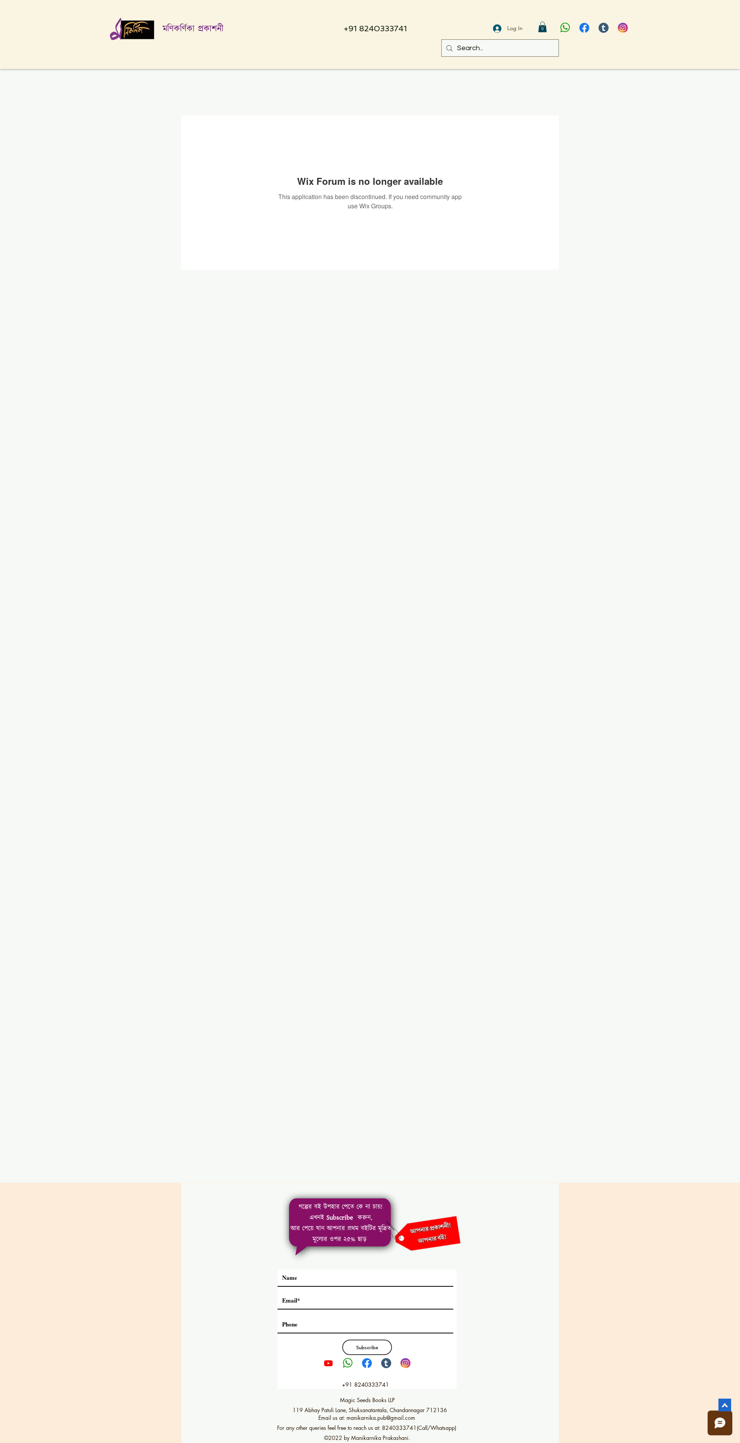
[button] (542, 27)
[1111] (584, 28)
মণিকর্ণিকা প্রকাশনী (193, 29)
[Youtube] (328, 1363)
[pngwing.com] (565, 28)
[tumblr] (604, 28)
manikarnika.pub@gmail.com (380, 1417)
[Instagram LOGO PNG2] (623, 28)
